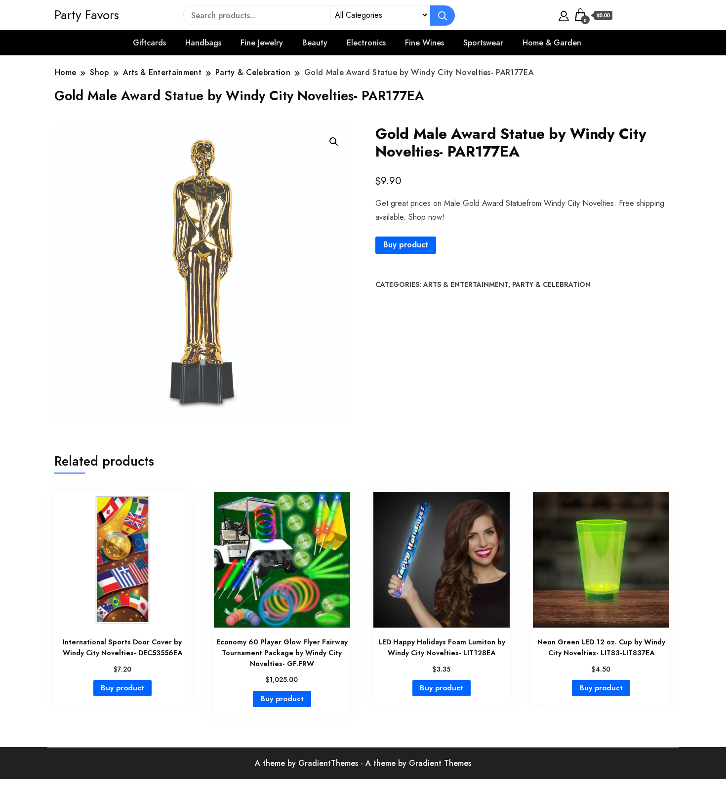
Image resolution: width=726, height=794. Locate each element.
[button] (334, 142)
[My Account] (564, 14)
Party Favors (86, 14)
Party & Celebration (551, 284)
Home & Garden (552, 42)
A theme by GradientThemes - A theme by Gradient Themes (363, 763)
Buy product (405, 244)
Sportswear (483, 42)
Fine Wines (424, 42)
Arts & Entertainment (465, 284)
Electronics (366, 42)
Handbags (203, 42)
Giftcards (149, 42)
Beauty (314, 42)
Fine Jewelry (262, 42)
